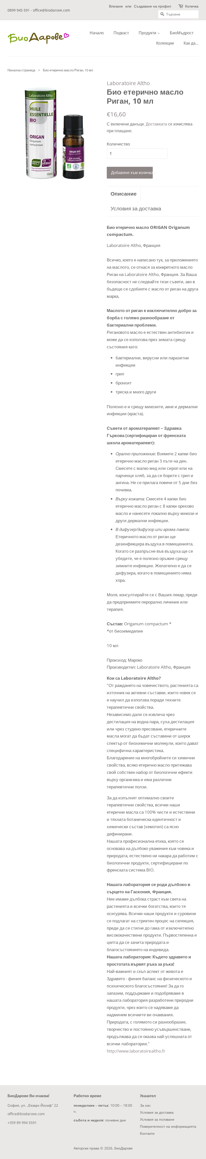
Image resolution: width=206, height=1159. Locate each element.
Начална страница (21, 70)
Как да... (191, 43)
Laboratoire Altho (128, 83)
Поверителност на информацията (168, 1126)
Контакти (147, 1133)
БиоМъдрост (181, 33)
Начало (97, 33)
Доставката (156, 124)
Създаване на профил (152, 6)
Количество (118, 144)
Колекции (165, 43)
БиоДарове (123, 1148)
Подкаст (121, 33)
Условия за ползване (157, 1119)
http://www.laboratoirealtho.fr (136, 1051)
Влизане (116, 6)
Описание (124, 193)
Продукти (148, 33)
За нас (145, 1105)
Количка (191, 6)
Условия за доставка (136, 208)
